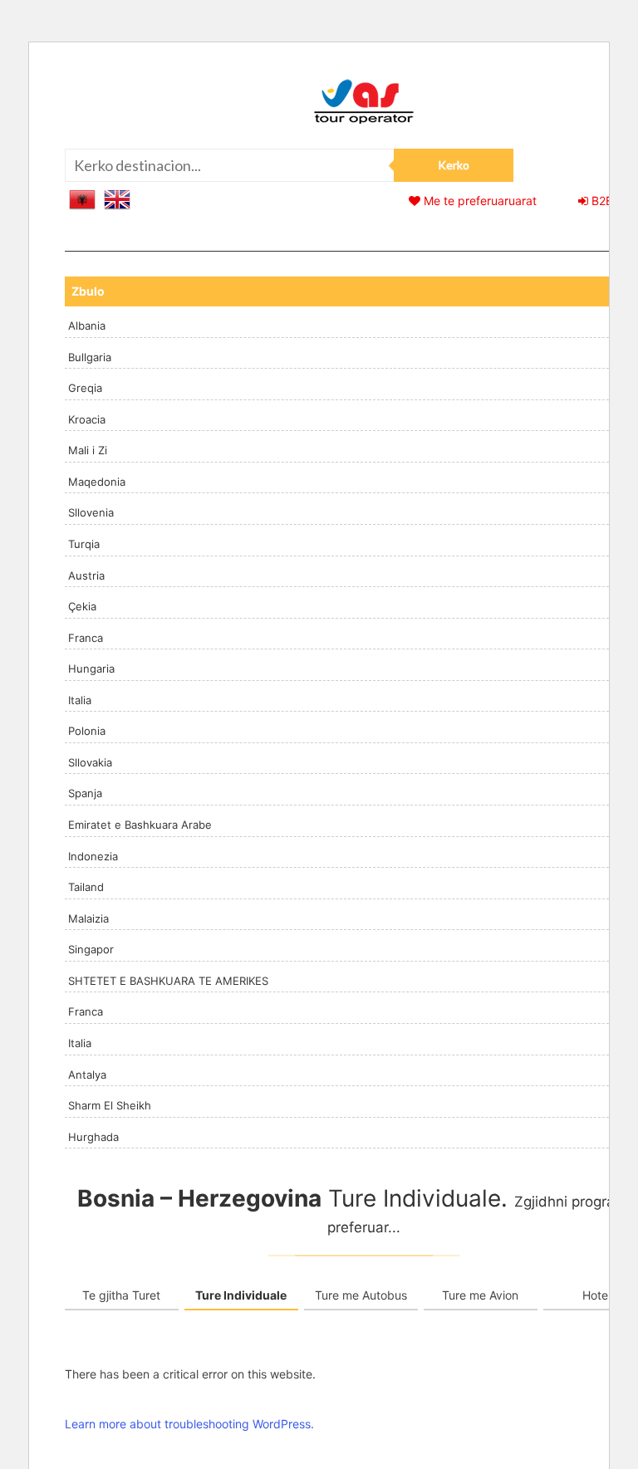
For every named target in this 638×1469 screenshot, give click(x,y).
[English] (117, 198)
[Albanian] (82, 198)
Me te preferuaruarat (478, 200)
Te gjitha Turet (121, 1295)
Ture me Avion (480, 1295)
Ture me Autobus (361, 1295)
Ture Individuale (241, 1295)
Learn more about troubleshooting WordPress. (189, 1424)
